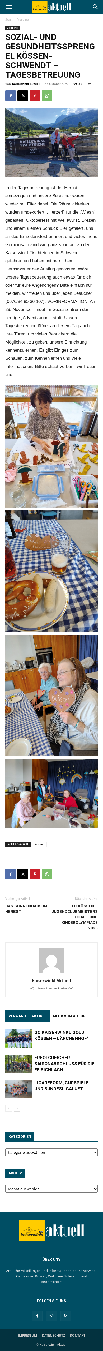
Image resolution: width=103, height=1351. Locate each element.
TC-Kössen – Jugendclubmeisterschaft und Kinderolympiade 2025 (75, 917)
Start (8, 19)
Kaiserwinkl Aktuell (26, 84)
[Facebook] (10, 95)
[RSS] (65, 1316)
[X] (22, 95)
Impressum (27, 1335)
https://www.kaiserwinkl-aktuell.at (51, 988)
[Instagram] (51, 1316)
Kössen (39, 844)
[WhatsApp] (47, 95)
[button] (9, 7)
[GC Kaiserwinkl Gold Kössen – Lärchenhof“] (18, 1038)
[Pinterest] (35, 95)
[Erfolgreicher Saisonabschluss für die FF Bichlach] (18, 1064)
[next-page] (17, 1108)
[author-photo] (51, 973)
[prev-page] (8, 1108)
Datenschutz (53, 1335)
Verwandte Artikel (27, 1016)
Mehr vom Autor (69, 1016)
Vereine (23, 19)
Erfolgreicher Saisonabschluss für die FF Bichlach (64, 1063)
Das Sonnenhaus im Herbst (26, 909)
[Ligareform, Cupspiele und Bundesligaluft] (18, 1089)
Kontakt (77, 1335)
